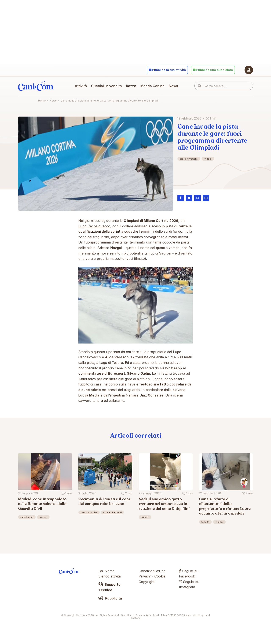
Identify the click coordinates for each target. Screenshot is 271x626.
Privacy (145, 576)
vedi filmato (136, 258)
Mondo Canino (152, 86)
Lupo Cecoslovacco (94, 226)
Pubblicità (113, 598)
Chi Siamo (106, 571)
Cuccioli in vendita (106, 86)
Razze (131, 86)
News (173, 86)
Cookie (159, 576)
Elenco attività (109, 576)
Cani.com (36, 86)
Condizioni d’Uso (152, 571)
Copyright (146, 582)
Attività (81, 86)
